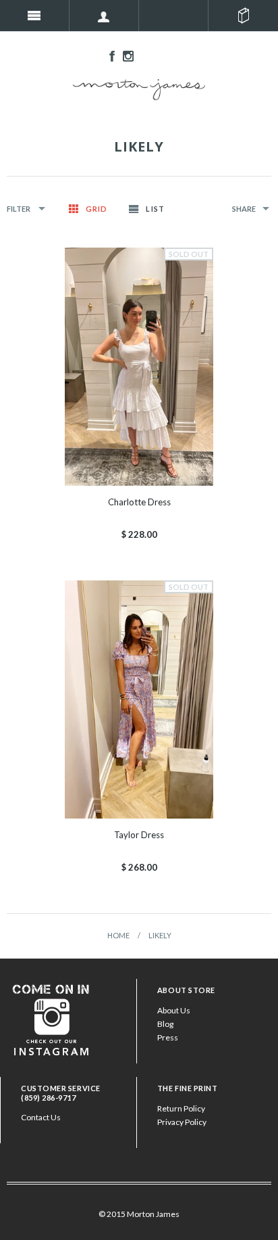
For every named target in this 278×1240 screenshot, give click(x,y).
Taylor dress (139, 834)
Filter (19, 208)
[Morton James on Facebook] (109, 55)
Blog (165, 1024)
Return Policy (181, 1108)
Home (118, 935)
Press (167, 1037)
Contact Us (41, 1117)
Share (244, 208)
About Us (173, 1010)
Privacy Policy (181, 1122)
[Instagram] (51, 1018)
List (155, 208)
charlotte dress (139, 502)
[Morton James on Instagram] (125, 55)
